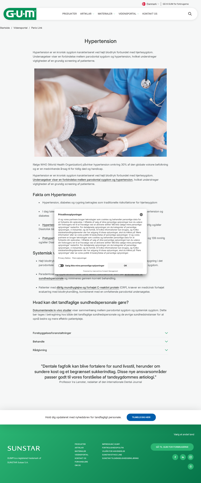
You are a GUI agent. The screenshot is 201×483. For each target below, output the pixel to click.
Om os (78, 465)
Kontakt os (149, 13)
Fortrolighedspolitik (113, 448)
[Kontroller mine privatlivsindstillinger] (191, 466)
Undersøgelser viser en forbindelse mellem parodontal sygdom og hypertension (83, 179)
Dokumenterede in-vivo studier (52, 310)
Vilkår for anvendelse (113, 451)
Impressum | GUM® (111, 444)
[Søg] (187, 14)
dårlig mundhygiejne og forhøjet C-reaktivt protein (88, 287)
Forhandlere (81, 462)
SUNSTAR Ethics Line (112, 455)
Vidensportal (127, 13)
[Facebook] (175, 457)
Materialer (105, 13)
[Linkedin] (183, 457)
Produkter (69, 13)
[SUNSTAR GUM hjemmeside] (20, 14)
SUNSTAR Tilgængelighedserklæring (120, 458)
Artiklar (85, 13)
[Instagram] (190, 457)
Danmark (152, 3)
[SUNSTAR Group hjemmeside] (32, 448)
